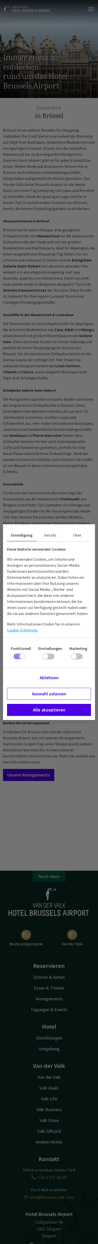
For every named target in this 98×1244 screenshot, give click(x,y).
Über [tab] (77, 535)
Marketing (78, 648)
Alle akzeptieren (49, 710)
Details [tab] (50, 535)
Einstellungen (50, 648)
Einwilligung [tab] (21, 535)
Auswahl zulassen (49, 694)
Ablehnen (49, 678)
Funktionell (21, 648)
